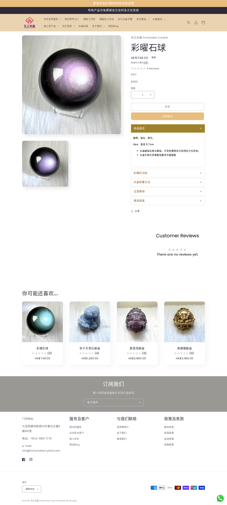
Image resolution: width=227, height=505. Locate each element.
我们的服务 (75, 427)
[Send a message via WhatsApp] (220, 498)
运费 (146, 62)
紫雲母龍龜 (137, 348)
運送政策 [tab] (139, 201)
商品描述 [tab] (139, 128)
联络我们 (121, 438)
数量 (133, 88)
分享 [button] (137, 211)
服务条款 (169, 427)
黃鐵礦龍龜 (184, 348)
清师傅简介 (123, 427)
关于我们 (121, 432)
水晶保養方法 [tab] (142, 182)
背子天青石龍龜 (89, 348)
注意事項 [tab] (139, 191)
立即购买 (167, 116)
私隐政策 (169, 432)
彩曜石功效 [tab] (140, 173)
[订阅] (139, 402)
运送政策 (169, 438)
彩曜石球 (42, 348)
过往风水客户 (76, 432)
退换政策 (169, 444)
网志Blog (74, 444)
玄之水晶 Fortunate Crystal (44, 500)
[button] (52, 19)
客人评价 (74, 438)
